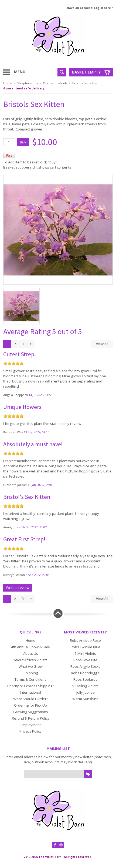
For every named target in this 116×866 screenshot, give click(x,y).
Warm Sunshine (85, 698)
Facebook (55, 845)
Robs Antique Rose (85, 640)
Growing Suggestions (30, 711)
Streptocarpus (27, 83)
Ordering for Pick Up (30, 705)
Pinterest (61, 845)
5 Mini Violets (85, 653)
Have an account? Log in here (89, 8)
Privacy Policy (30, 731)
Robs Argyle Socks (85, 666)
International (30, 692)
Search (61, 72)
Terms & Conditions (30, 679)
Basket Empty (86, 72)
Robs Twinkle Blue (85, 647)
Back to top (58, 613)
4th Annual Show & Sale (30, 647)
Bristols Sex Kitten (85, 83)
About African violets (30, 659)
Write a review (17, 587)
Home (7, 83)
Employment (31, 724)
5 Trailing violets (85, 685)
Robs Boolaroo (85, 679)
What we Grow (31, 666)
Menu (19, 71)
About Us (30, 653)
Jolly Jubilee (85, 692)
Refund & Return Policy (30, 718)
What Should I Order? (30, 698)
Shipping (30, 672)
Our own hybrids (55, 83)
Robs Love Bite (85, 659)
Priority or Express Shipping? (30, 685)
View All (102, 343)
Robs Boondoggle (85, 672)
